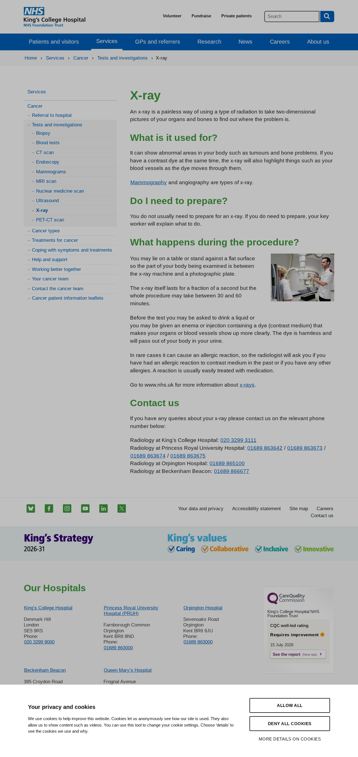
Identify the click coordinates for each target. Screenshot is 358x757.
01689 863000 (118, 647)
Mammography (148, 182)
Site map (298, 508)
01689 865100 (227, 463)
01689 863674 (148, 456)
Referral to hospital (52, 115)
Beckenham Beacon (45, 670)
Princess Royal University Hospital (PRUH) (131, 610)
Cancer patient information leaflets (67, 298)
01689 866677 (231, 471)
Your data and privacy (200, 508)
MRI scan (46, 181)
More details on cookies (290, 739)
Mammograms (51, 171)
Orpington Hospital (202, 608)
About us (318, 42)
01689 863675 (188, 456)
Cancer (35, 106)
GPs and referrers (157, 42)
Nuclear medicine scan (60, 191)
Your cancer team (50, 278)
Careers (280, 42)
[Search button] (327, 16)
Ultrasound (47, 200)
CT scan (45, 152)
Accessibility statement (256, 508)
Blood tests (48, 142)
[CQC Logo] (286, 603)
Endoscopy (47, 162)
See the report (286, 654)
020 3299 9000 (39, 642)
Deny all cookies (290, 723)
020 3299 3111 (238, 440)
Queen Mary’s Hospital (128, 670)
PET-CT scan (50, 220)
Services (106, 41)
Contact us (322, 515)
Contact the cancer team (57, 288)
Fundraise (201, 15)
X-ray (42, 210)
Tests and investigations (57, 124)
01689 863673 (304, 448)
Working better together (56, 269)
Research (209, 42)
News (245, 42)
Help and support (49, 259)
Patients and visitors (54, 42)
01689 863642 (264, 448)
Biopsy (43, 133)
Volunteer (172, 15)
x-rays (247, 385)
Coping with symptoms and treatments (72, 250)
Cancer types (46, 230)
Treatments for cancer (55, 240)
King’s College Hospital (48, 608)
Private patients (236, 15)
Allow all (290, 705)
